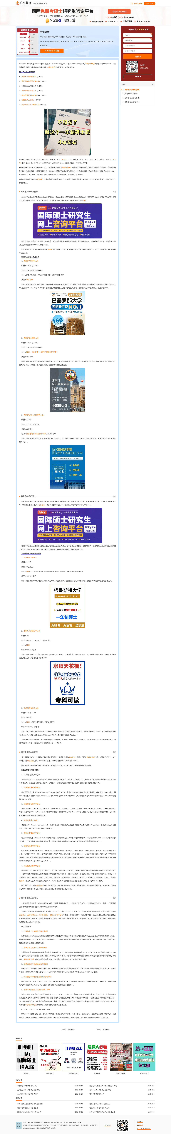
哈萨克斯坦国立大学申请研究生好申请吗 (103, 1086)
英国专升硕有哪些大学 (97, 1094)
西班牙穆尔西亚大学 (31, 338)
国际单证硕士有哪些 (29, 752)
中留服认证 (91, 757)
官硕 (84, 200)
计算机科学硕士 (31, 1005)
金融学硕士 (36, 352)
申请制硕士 (66, 168)
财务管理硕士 (43, 915)
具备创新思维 (29, 959)
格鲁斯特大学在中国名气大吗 (27, 1086)
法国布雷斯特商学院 (29, 77)
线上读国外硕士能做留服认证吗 (27, 1094)
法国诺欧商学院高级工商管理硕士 (36, 964)
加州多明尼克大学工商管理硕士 (35, 948)
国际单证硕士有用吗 (29, 898)
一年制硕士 (41, 505)
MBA (28, 352)
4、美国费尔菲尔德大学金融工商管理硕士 (36, 977)
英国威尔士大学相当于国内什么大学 (29, 1112)
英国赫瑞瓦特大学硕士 (32, 804)
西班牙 (49, 249)
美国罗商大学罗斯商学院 (30, 105)
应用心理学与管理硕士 (49, 352)
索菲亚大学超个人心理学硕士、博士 (37, 990)
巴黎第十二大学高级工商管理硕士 (36, 931)
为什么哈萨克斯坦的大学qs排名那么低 (102, 1112)
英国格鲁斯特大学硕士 (32, 866)
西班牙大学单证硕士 (29, 192)
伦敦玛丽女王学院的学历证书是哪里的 (30, 1104)
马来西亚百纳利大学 (29, 95)
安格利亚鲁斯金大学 (31, 708)
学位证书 (51, 67)
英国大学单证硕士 (28, 496)
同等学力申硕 (90, 64)
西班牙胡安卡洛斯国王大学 (33, 415)
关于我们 (140, 1122)
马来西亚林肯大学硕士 (32, 787)
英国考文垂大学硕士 (31, 820)
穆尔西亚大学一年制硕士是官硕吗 (28, 1090)
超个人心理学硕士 (56, 915)
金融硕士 (22, 915)
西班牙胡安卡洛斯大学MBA (36, 434)
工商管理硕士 (32, 915)
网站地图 (140, 1125)
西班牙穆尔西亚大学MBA (31, 81)
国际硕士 (39, 886)
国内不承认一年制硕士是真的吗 (100, 1090)
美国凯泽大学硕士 (28, 100)
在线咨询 (149, 3)
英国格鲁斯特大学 (30, 557)
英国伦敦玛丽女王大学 (32, 631)
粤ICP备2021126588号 (144, 1129)
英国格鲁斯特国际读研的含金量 (27, 1108)
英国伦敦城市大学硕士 (32, 846)
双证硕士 (40, 179)
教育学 (64, 159)
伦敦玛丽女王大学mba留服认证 (99, 1104)
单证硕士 (29, 280)
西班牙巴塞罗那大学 (29, 91)
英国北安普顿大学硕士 (32, 833)
